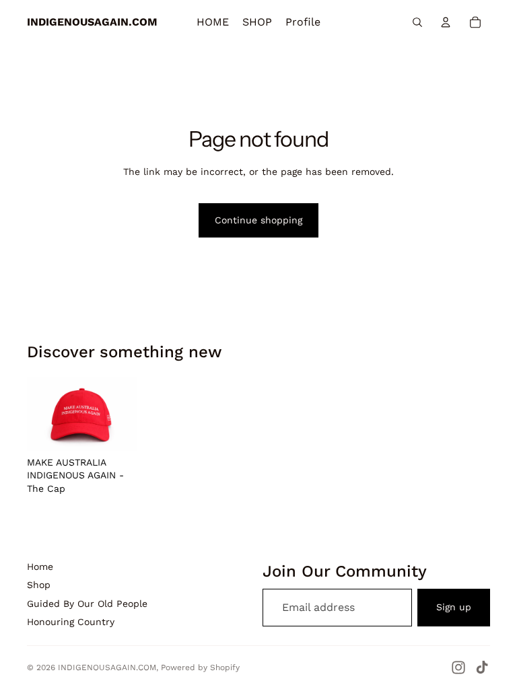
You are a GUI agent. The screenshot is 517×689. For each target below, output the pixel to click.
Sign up (453, 607)
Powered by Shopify (200, 667)
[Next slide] (122, 414)
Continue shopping (258, 220)
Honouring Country (70, 621)
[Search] (417, 22)
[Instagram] (458, 667)
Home (40, 566)
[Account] (445, 22)
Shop (38, 584)
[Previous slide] (42, 414)
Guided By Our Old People (87, 603)
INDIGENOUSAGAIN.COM (107, 667)
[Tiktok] (482, 667)
